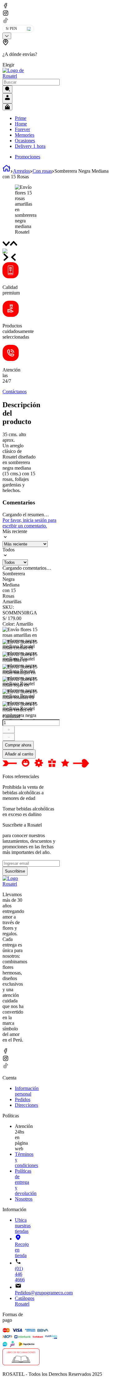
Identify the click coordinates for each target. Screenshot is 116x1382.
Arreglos (21, 171)
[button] (20, 53)
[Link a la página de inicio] (6, 171)
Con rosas (42, 171)
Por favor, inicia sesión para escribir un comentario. (29, 523)
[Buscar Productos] (7, 89)
